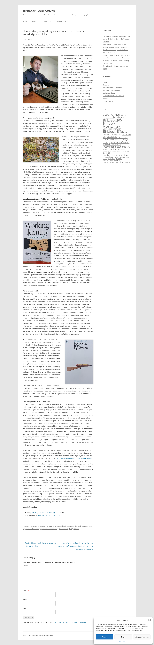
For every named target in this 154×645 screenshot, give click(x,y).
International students (114, 146)
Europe (128, 141)
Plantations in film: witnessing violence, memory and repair (116, 66)
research (116, 157)
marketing (106, 151)
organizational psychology (119, 151)
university (117, 160)
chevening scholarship (111, 138)
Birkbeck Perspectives (39, 11)
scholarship (124, 157)
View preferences (141, 637)
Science (105, 98)
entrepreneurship (117, 141)
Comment (27, 566)
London (113, 148)
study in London (108, 160)
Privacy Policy (61, 21)
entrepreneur (107, 141)
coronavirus (124, 138)
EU (124, 141)
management (121, 149)
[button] (149, 620)
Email (25, 599)
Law (128, 147)
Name (26, 591)
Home (25, 21)
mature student (86, 526)
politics (106, 152)
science (105, 159)
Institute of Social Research (112, 90)
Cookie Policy (122, 641)
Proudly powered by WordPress (43, 635)
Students (106, 85)
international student (112, 144)
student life (111, 159)
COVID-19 (106, 139)
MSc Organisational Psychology (43, 512)
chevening (112, 136)
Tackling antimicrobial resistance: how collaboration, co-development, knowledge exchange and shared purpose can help (117, 58)
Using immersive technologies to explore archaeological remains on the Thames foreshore (116, 39)
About (33, 21)
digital (112, 139)
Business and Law (45, 526)
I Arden (76, 529)
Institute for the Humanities (112, 88)
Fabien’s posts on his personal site (50, 515)
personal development (49, 529)
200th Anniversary (114, 114)
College (105, 82)
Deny (123, 637)
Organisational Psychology (32, 529)
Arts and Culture (108, 118)
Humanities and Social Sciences (62, 526)
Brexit (119, 134)
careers (105, 136)
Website (26, 608)
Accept (104, 637)
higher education (117, 142)
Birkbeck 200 (112, 120)
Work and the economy (123, 162)
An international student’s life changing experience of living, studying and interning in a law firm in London (75, 546)
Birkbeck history (110, 134)
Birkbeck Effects (115, 131)
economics (119, 139)
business (126, 134)
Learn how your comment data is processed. (69, 622)
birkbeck (118, 117)
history (127, 143)
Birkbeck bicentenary (111, 125)
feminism (105, 143)
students (119, 159)
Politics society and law (116, 155)
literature (105, 149)
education (126, 139)
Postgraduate (108, 157)
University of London (109, 162)
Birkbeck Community (112, 128)
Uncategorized (108, 101)
